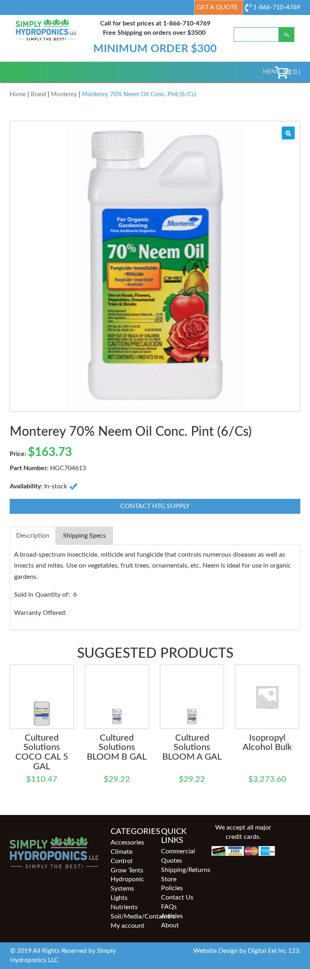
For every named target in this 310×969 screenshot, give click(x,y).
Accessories (127, 842)
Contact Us (177, 897)
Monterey (64, 94)
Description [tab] (32, 535)
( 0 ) (294, 72)
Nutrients (124, 907)
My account (128, 926)
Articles (172, 916)
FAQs (169, 907)
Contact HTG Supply (155, 506)
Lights (119, 898)
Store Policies (172, 884)
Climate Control (121, 856)
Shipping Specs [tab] (84, 535)
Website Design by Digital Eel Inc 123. (247, 951)
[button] (271, 72)
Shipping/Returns (180, 870)
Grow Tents (127, 870)
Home (18, 94)
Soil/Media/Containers (130, 916)
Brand (38, 94)
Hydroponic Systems (127, 884)
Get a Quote (217, 7)
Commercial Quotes (178, 856)
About (170, 925)
